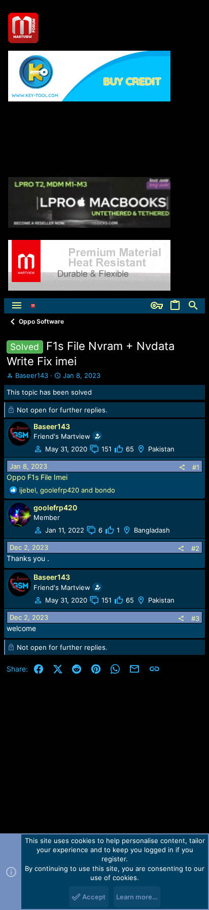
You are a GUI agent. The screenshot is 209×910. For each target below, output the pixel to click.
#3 (195, 618)
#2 (195, 548)
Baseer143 (31, 375)
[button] (17, 305)
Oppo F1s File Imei (37, 477)
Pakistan (161, 449)
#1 (195, 467)
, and (67, 490)
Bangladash (152, 530)
